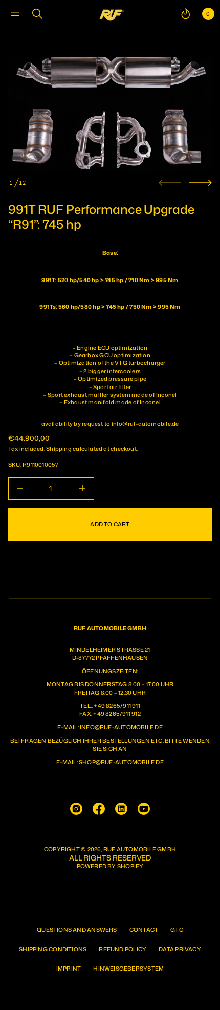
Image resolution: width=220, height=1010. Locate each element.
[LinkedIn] (121, 809)
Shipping (59, 449)
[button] (37, 14)
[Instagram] (76, 809)
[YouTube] (144, 809)
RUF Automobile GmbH (139, 849)
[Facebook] (98, 809)
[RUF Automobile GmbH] (111, 14)
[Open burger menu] (15, 14)
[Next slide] (200, 182)
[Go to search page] (37, 14)
